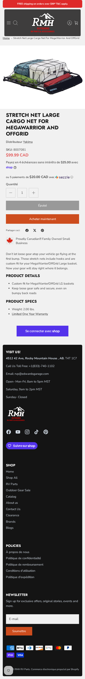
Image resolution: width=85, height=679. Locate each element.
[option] (42, 77)
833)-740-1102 (44, 366)
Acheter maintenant (42, 219)
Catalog (11, 497)
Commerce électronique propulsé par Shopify (55, 669)
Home (6, 38)
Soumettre (19, 631)
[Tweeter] (35, 230)
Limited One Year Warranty (30, 314)
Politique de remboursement (24, 565)
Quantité (12, 184)
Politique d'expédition (20, 577)
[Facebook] (8, 432)
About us (12, 503)
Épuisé (42, 205)
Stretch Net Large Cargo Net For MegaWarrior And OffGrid (46, 38)
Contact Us (13, 509)
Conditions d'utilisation (20, 571)
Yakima (28, 142)
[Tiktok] (36, 432)
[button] (42, 177)
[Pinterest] (45, 432)
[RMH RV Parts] (42, 22)
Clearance (12, 515)
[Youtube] (18, 432)
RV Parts (12, 484)
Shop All (11, 478)
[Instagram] (27, 432)
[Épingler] (42, 230)
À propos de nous (17, 552)
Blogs (9, 528)
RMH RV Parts (22, 669)
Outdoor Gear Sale (18, 490)
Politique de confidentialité (23, 558)
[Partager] (27, 230)
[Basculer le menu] (8, 22)
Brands (10, 522)
